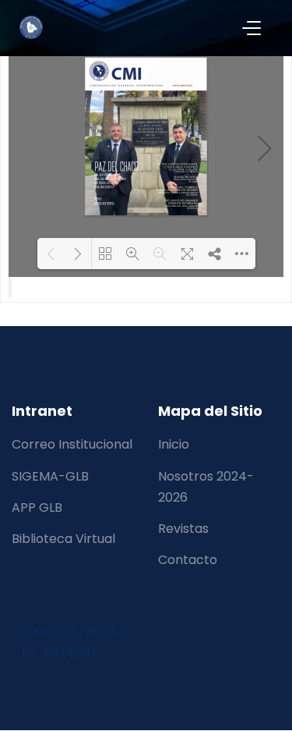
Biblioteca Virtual (63, 539)
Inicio (173, 444)
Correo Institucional (72, 444)
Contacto (187, 560)
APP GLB (37, 507)
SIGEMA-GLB (50, 476)
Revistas (183, 529)
